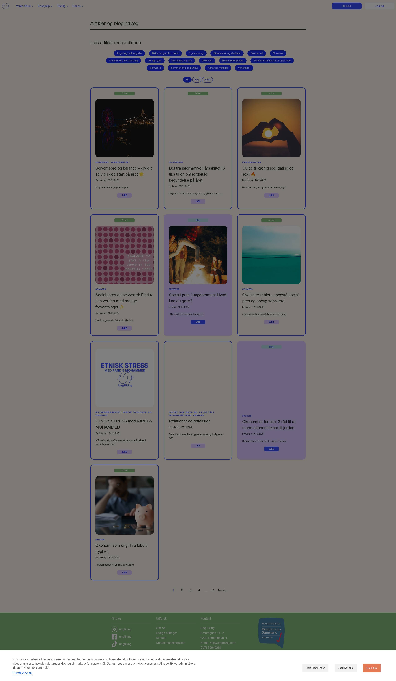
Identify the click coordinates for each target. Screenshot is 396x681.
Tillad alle (371, 668)
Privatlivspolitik (22, 673)
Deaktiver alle (345, 668)
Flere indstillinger (315, 668)
